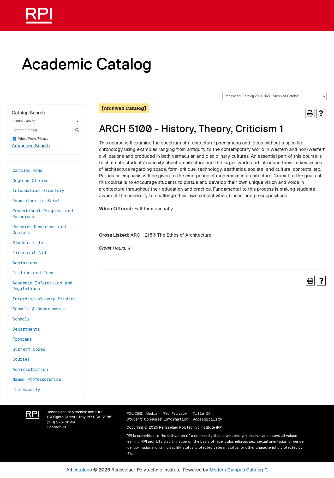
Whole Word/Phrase (33, 139)
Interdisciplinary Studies (44, 299)
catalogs (82, 470)
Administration (30, 369)
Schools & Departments (39, 309)
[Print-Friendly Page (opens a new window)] (310, 113)
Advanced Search (31, 146)
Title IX (201, 413)
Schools (21, 319)
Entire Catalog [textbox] (24, 121)
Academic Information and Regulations (43, 286)
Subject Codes (29, 349)
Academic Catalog (87, 64)
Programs (22, 339)
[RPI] (41, 15)
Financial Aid (29, 252)
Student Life (28, 243)
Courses (21, 359)
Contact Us (56, 427)
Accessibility (207, 419)
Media (152, 413)
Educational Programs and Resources (43, 213)
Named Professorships (37, 379)
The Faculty (26, 389)
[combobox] (274, 96)
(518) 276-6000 (61, 422)
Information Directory (38, 190)
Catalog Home (27, 170)
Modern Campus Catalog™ (238, 470)
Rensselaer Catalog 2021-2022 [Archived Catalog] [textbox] (262, 96)
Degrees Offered (31, 180)
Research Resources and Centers (39, 229)
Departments (26, 329)
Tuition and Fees (33, 273)
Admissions (25, 263)
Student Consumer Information (157, 419)
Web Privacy (175, 413)
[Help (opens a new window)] (321, 113)
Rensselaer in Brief (36, 200)
